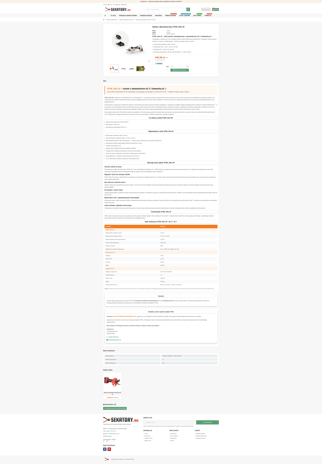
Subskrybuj (208, 422)
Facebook (104, 449)
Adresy (172, 440)
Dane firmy (147, 436)
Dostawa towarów (201, 438)
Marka (154, 30)
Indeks (154, 32)
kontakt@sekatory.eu (113, 433)
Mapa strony (147, 440)
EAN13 (154, 34)
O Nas (146, 433)
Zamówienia (173, 438)
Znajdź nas (116, 4)
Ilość (167, 66)
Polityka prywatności (201, 436)
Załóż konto (173, 433)
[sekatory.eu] (117, 9)
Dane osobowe (174, 436)
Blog (105, 4)
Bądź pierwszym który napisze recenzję (115, 408)
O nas (110, 4)
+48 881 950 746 (111, 431)
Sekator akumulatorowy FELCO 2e (112, 393)
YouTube (109, 449)
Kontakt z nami (148, 438)
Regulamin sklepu (200, 433)
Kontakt (124, 4)
